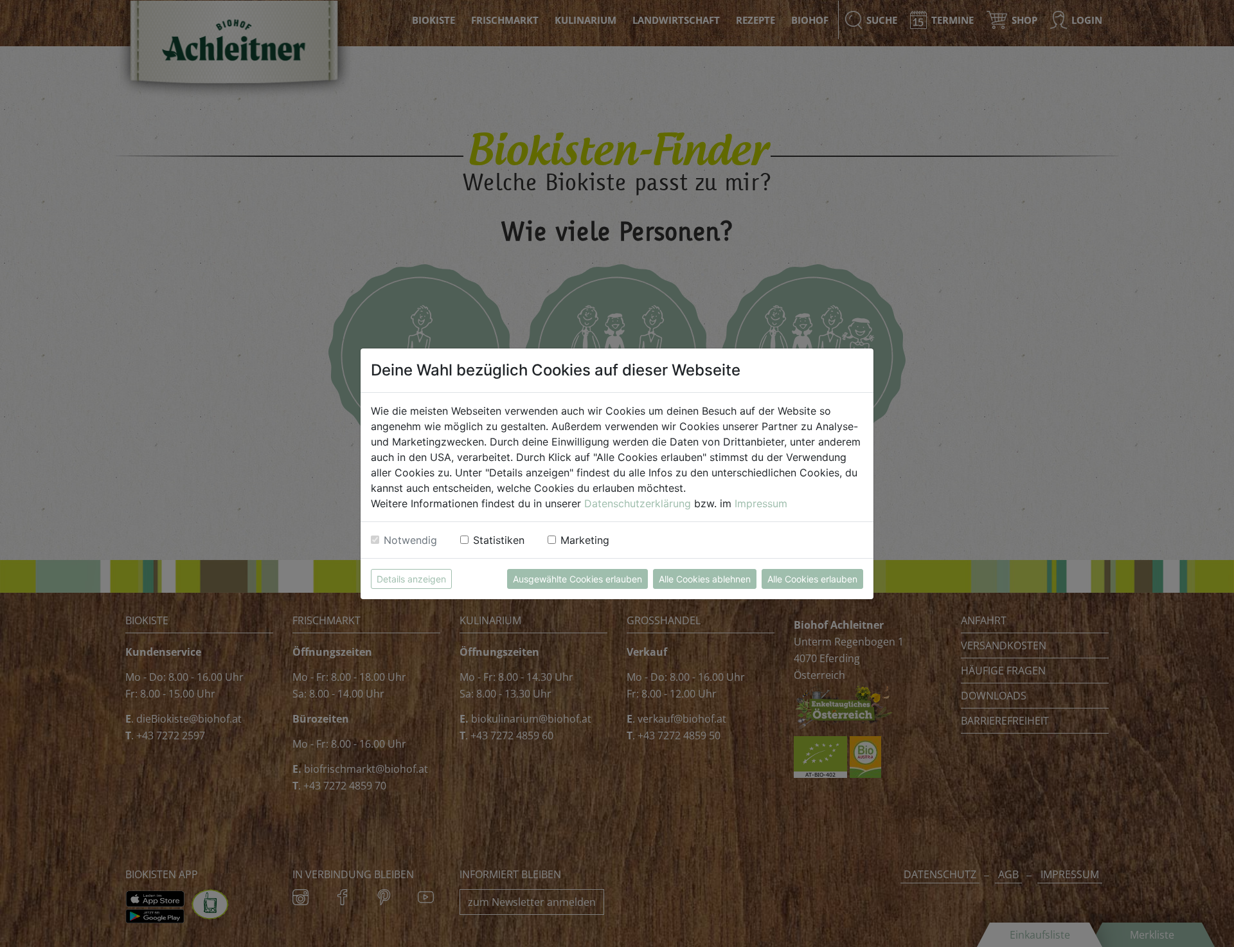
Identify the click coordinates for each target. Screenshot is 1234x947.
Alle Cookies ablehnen (705, 578)
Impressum (761, 503)
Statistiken (498, 540)
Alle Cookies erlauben (812, 578)
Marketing (584, 540)
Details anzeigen (411, 578)
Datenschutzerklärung (637, 503)
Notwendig (410, 540)
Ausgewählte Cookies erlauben (577, 578)
